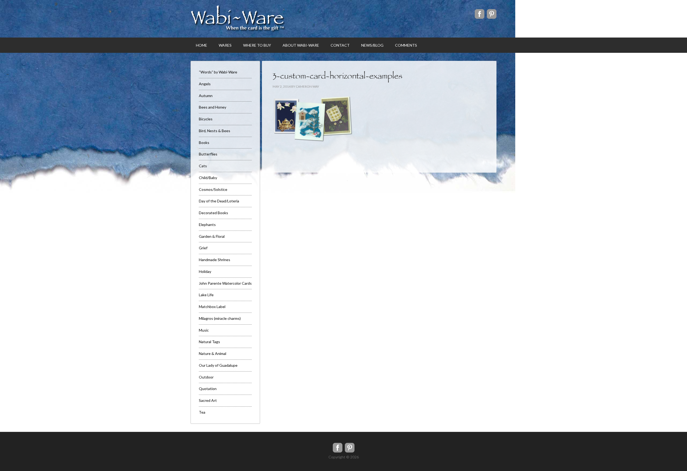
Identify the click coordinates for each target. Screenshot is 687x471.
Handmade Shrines (214, 259)
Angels (205, 83)
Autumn (206, 95)
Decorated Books (213, 212)
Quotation (208, 388)
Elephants (207, 224)
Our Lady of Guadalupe (218, 365)
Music (204, 330)
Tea (202, 412)
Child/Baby (208, 177)
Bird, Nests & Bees (214, 130)
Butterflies (208, 154)
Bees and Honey (212, 107)
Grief (203, 248)
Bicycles (206, 119)
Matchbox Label (212, 306)
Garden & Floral (212, 236)
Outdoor (206, 377)
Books (204, 142)
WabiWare (238, 18)
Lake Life (206, 294)
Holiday (205, 271)
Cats (203, 166)
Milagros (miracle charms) (220, 318)
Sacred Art (208, 400)
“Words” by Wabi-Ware (218, 72)
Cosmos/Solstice (213, 189)
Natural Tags (209, 341)
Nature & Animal (212, 353)
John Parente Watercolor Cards (225, 283)
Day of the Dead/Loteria (219, 201)
